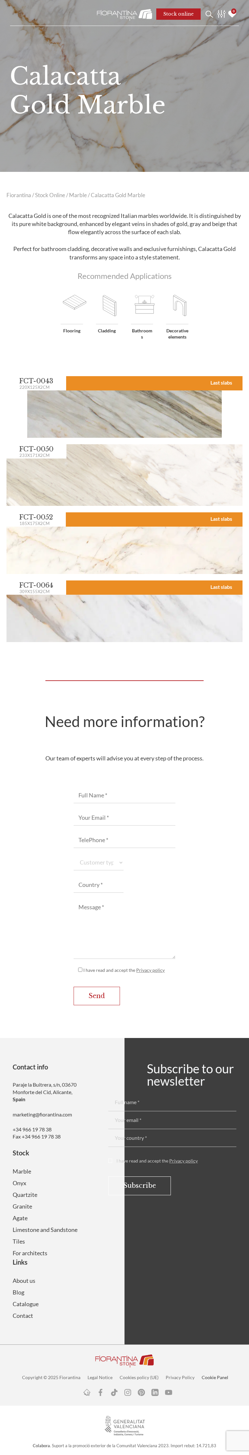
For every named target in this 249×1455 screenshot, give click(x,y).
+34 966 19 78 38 (32, 1129)
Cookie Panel (215, 1377)
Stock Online (50, 195)
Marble (78, 195)
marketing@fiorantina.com (42, 1114)
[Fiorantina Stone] (124, 14)
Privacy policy (150, 970)
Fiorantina (18, 195)
